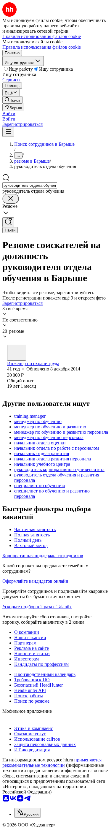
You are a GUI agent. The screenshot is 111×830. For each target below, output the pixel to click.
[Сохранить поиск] (8, 222)
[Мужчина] (16, 353)
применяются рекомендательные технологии (52, 762)
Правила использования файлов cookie (41, 47)
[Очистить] (10, 199)
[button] (8, 113)
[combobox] (29, 185)
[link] (12, 100)
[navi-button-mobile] (8, 132)
